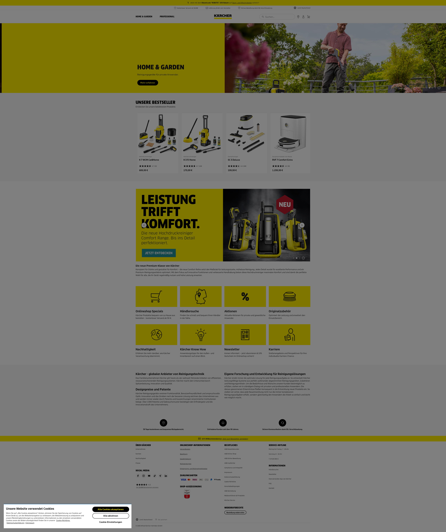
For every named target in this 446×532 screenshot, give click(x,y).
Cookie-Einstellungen (110, 522)
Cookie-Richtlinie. (63, 520)
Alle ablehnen (110, 515)
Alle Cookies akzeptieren (111, 509)
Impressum (29, 523)
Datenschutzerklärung (15, 523)
